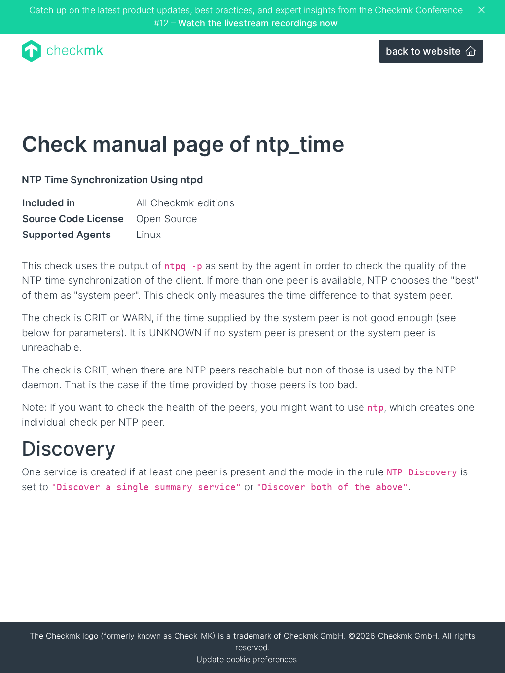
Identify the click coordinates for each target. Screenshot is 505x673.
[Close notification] (482, 10)
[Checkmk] (62, 51)
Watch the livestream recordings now (258, 23)
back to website (424, 51)
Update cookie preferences (246, 659)
